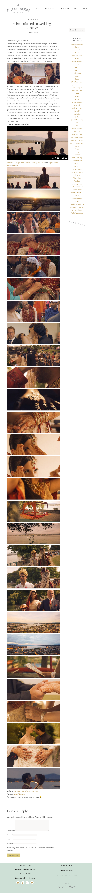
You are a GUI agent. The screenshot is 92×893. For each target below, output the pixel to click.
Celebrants (77, 73)
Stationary (77, 163)
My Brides (77, 131)
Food (77, 99)
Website (10, 843)
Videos (37, 19)
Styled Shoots (77, 169)
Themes (77, 175)
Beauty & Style (77, 56)
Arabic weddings (77, 44)
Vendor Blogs (77, 190)
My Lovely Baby (77, 134)
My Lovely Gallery (77, 137)
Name (10, 835)
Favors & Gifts (77, 91)
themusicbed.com (19, 794)
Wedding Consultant (77, 207)
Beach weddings (77, 50)
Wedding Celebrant (77, 204)
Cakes (77, 64)
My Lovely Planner (77, 140)
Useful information (77, 187)
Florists (77, 94)
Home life (77, 111)
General (77, 105)
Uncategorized (77, 184)
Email (9, 839)
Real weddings (77, 161)
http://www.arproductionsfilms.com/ (26, 791)
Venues (77, 196)
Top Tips (77, 181)
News (77, 149)
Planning (77, 155)
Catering (77, 67)
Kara (77, 123)
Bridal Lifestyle (77, 62)
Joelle (77, 117)
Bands (77, 47)
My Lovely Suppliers (77, 143)
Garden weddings (77, 102)
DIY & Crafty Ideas (77, 82)
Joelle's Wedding (77, 120)
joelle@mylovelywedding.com (25, 869)
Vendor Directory (77, 193)
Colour (77, 79)
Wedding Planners (77, 210)
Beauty (77, 53)
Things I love (77, 178)
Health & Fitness (77, 108)
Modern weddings (77, 129)
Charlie (77, 76)
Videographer (77, 198)
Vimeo (15, 165)
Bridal (77, 59)
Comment (11, 831)
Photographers (77, 152)
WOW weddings (77, 213)
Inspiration (31, 19)
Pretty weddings (77, 158)
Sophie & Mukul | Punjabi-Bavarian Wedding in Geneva (26, 163)
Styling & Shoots (77, 172)
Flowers (77, 96)
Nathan (77, 146)
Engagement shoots (77, 85)
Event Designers (77, 88)
